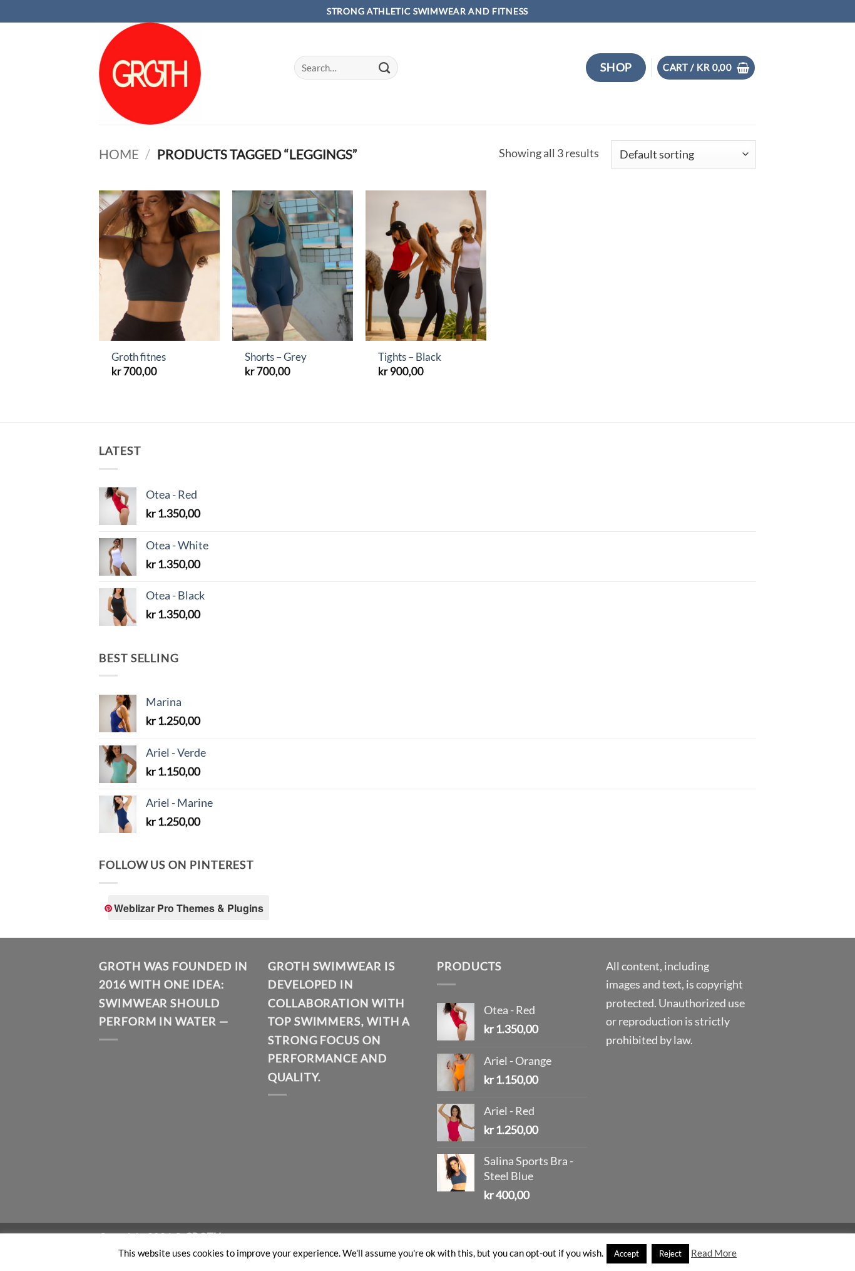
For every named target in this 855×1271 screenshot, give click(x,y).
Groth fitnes (138, 357)
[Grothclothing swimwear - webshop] (187, 74)
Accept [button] (626, 1253)
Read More (714, 1252)
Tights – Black (409, 357)
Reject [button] (670, 1253)
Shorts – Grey (276, 357)
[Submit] (384, 68)
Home (119, 154)
